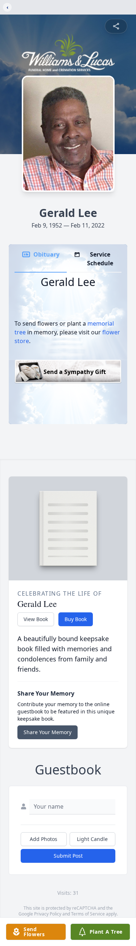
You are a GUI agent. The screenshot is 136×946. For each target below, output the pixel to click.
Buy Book (76, 619)
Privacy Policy (47, 914)
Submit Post (68, 855)
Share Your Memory (47, 732)
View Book (36, 619)
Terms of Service (88, 914)
